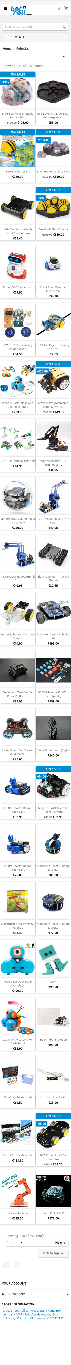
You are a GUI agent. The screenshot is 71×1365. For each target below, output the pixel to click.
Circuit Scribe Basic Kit (17, 1097)
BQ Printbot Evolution (53, 1039)
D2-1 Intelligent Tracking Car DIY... (53, 347)
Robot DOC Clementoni (17, 287)
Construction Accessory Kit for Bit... (18, 925)
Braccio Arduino (18, 1213)
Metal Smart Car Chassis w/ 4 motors (17, 752)
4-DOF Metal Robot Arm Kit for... (53, 520)
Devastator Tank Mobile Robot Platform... (18, 694)
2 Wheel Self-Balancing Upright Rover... (17, 347)
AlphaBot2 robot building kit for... (53, 867)
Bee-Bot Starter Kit (18, 171)
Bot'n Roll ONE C (53, 1213)
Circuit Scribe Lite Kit (53, 1097)
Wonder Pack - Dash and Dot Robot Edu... (17, 405)
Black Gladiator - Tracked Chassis (53, 578)
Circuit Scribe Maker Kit (18, 1155)
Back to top (53, 1253)
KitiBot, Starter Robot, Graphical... (17, 810)
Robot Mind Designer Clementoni (53, 289)
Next (61, 1243)
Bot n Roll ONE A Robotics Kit (53, 636)
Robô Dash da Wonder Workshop (17, 983)
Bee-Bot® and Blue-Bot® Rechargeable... (53, 115)
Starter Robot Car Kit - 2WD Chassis (18, 636)
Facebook (6, 1265)
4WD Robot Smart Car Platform (53, 1157)
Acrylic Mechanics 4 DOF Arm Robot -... (53, 462)
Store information (18, 1304)
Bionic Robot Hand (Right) (53, 750)
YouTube (17, 1265)
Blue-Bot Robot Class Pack (53, 171)
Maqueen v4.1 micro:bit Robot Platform (53, 810)
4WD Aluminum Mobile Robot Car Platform (17, 231)
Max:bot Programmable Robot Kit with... (53, 405)
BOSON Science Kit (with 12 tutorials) (53, 694)
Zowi (53, 981)
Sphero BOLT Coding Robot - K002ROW (18, 520)
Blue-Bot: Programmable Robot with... (17, 115)
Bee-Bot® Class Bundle (53, 229)
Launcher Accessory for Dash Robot (18, 1041)
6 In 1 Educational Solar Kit (18, 461)
